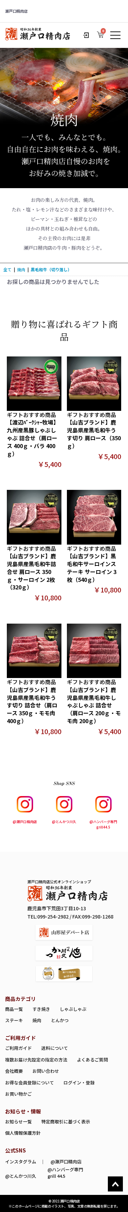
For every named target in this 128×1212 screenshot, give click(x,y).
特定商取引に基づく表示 (65, 1121)
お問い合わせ (45, 1071)
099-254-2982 (53, 916)
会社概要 (14, 1071)
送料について (54, 1048)
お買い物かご (18, 1094)
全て (7, 269)
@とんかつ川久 (64, 821)
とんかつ (60, 1020)
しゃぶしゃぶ (73, 1009)
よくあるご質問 (92, 1059)
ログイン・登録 (79, 1082)
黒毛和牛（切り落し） (51, 269)
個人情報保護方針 (23, 1133)
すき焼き (41, 1009)
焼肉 (21, 269)
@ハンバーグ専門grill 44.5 (65, 1172)
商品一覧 (14, 1009)
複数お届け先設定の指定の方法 (36, 1059)
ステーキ (14, 1020)
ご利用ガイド (18, 1048)
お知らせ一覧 (18, 1121)
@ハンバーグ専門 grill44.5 (103, 824)
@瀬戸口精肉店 (25, 821)
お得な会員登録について (29, 1082)
